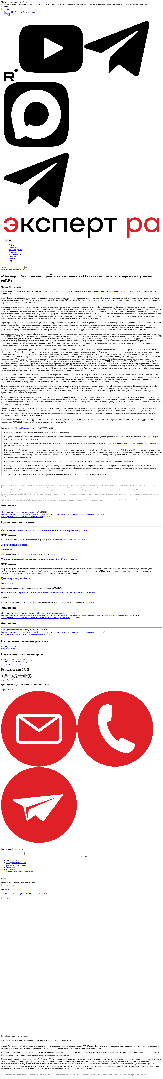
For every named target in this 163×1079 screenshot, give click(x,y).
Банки (98, 615)
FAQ (11, 261)
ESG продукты (15, 249)
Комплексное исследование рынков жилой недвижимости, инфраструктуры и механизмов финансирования (48, 514)
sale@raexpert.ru (8, 649)
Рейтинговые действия (11, 270)
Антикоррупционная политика (19, 872)
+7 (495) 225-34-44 (9, 894)
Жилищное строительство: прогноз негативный (22, 516)
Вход (7, 15)
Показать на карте (9, 885)
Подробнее (6, 9)
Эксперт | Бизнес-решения (26, 12)
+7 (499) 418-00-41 (25, 894)
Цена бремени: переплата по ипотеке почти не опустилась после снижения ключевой (48, 592)
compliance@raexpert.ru (11, 664)
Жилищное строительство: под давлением (19, 512)
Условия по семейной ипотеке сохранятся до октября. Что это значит (39, 559)
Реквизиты (11, 867)
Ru (10, 240)
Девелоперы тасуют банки (15, 578)
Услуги (12, 259)
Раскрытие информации (16, 865)
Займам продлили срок (14, 544)
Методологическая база (16, 862)
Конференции (15, 254)
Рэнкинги (13, 252)
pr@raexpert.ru (25, 428)
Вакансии (10, 869)
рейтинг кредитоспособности (57, 291)
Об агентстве (12, 860)
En (6, 240)
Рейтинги (13, 245)
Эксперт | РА (9, 12)
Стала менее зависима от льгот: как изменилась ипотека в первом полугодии (44, 530)
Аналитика (13, 247)
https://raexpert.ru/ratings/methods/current (140, 443)
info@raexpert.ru (41, 894)
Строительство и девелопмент (51, 613)
